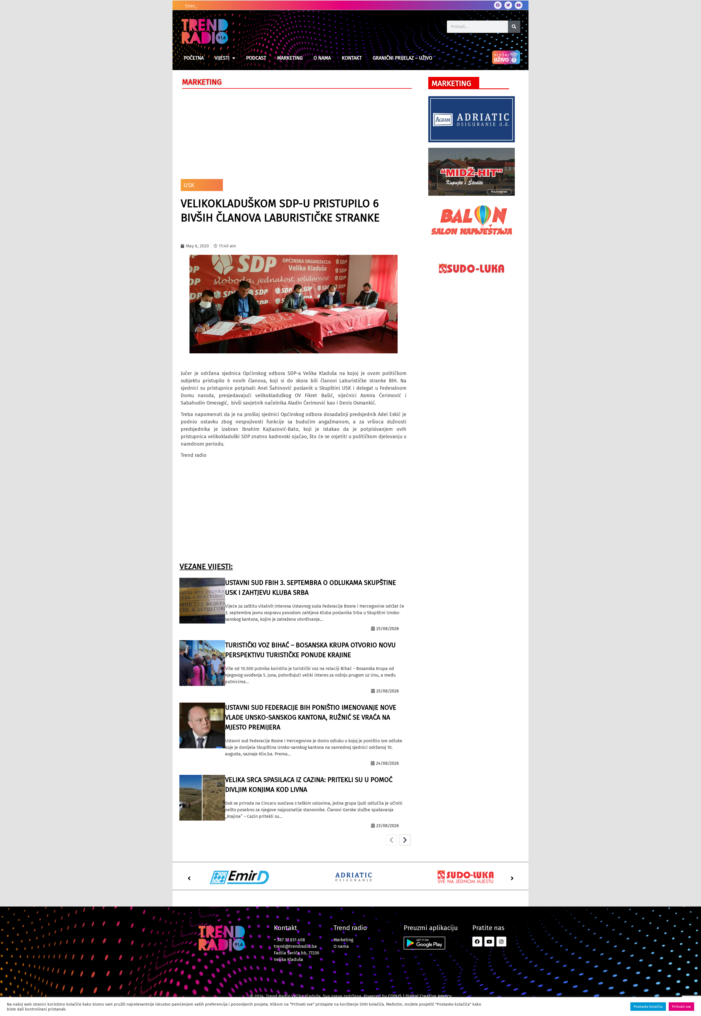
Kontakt (352, 58)
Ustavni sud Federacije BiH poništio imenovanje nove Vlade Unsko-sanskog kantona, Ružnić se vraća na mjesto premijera (310, 717)
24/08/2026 (387, 763)
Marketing (290, 58)
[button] (188, 878)
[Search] (514, 27)
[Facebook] (498, 5)
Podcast (256, 58)
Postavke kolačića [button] (648, 1007)
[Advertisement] (293, 132)
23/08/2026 (387, 825)
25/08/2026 (387, 628)
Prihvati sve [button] (681, 1007)
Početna (194, 58)
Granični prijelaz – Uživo (402, 58)
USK (188, 185)
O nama (322, 58)
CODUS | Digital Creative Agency (420, 996)
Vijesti (222, 58)
